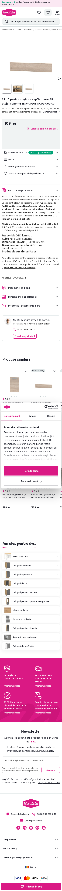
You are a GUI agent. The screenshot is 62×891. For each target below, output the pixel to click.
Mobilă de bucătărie (23, 29)
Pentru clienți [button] (10, 848)
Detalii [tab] (32, 415)
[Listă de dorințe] (39, 12)
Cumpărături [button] (9, 839)
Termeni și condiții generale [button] (18, 857)
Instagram (25, 828)
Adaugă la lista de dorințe (59, 78)
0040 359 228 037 (27, 329)
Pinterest (37, 828)
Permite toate (31, 470)
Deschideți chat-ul (25, 336)
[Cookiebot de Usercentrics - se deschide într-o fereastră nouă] (44, 407)
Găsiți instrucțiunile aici (49, 782)
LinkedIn (44, 828)
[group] (31, 64)
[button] (31, 152)
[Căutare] (6, 21)
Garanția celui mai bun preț (44, 128)
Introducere (7, 29)
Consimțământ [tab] (12, 415)
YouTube (31, 828)
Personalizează (29, 481)
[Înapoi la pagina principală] (9, 12)
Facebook (18, 828)
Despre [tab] (51, 415)
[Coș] (48, 12)
